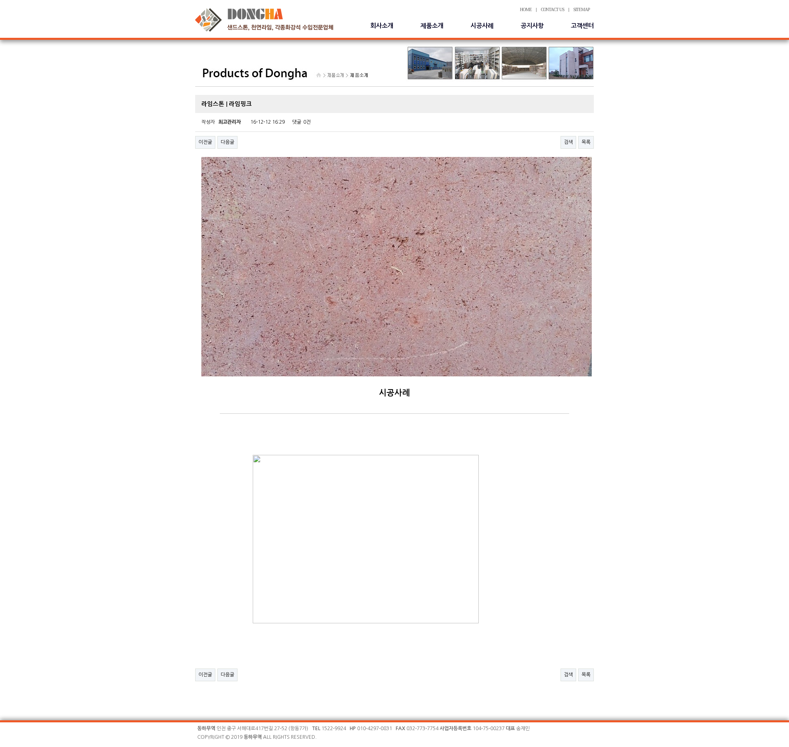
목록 (586, 142)
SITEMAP (581, 9)
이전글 (205, 142)
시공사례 (482, 26)
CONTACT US (552, 9)
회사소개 (381, 26)
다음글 (227, 142)
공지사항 (532, 26)
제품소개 (431, 26)
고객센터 (582, 26)
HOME (526, 9)
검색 (568, 142)
